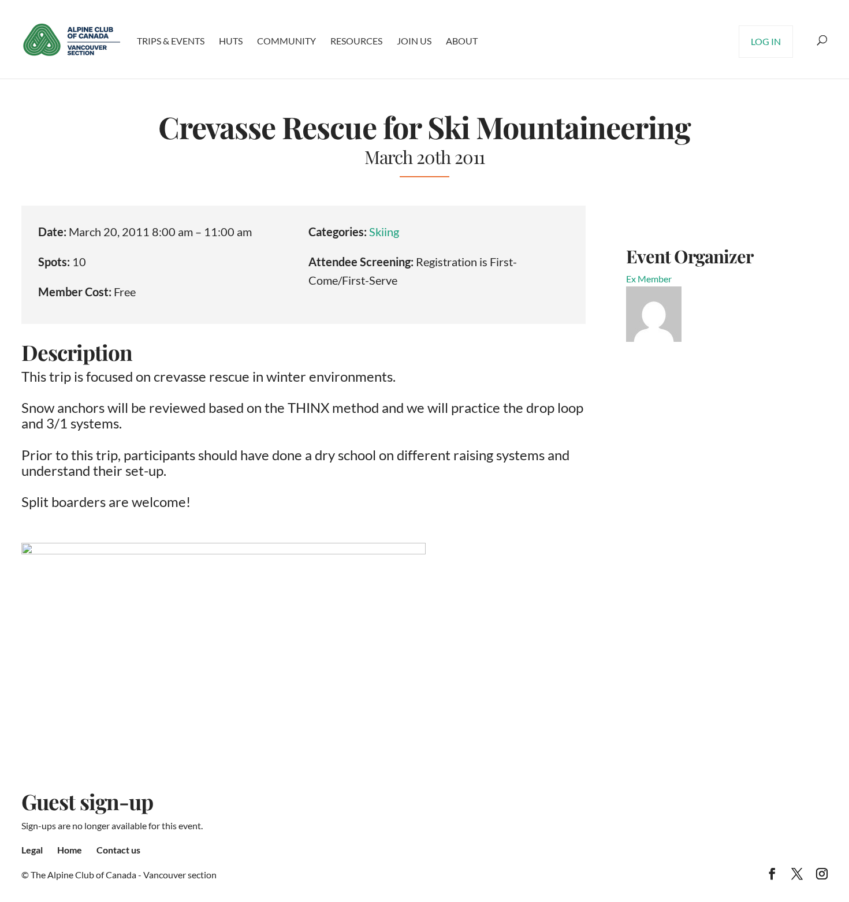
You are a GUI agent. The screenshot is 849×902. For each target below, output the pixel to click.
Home (69, 849)
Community (286, 40)
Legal (32, 849)
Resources (356, 40)
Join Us (414, 40)
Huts (231, 40)
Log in (766, 41)
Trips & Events (170, 40)
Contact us (118, 849)
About (462, 40)
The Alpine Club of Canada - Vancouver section (124, 874)
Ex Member (649, 278)
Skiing (384, 231)
